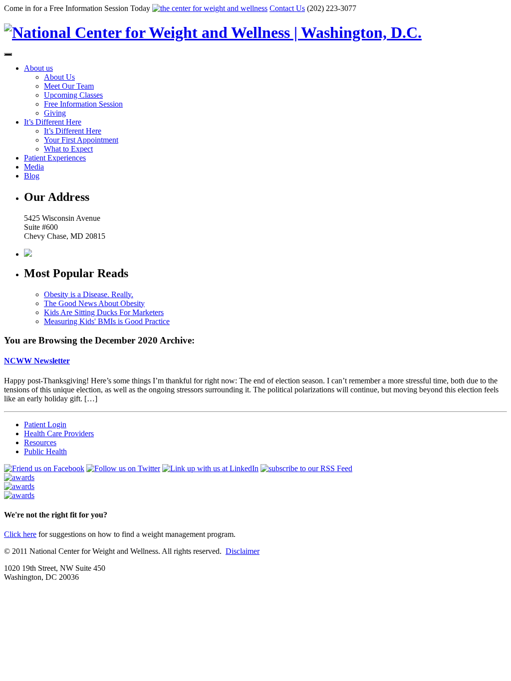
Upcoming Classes (73, 95)
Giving (55, 113)
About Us (59, 77)
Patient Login (45, 424)
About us (38, 68)
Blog (31, 175)
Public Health (45, 451)
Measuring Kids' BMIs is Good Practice (107, 321)
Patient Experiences (55, 158)
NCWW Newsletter (37, 360)
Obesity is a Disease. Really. (88, 294)
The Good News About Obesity (94, 303)
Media (34, 167)
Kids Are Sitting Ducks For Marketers (104, 312)
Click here (20, 534)
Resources (40, 442)
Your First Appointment (81, 140)
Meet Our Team (69, 86)
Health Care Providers (59, 433)
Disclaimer (242, 551)
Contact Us (287, 8)
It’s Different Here (52, 122)
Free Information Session (83, 104)
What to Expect (68, 149)
